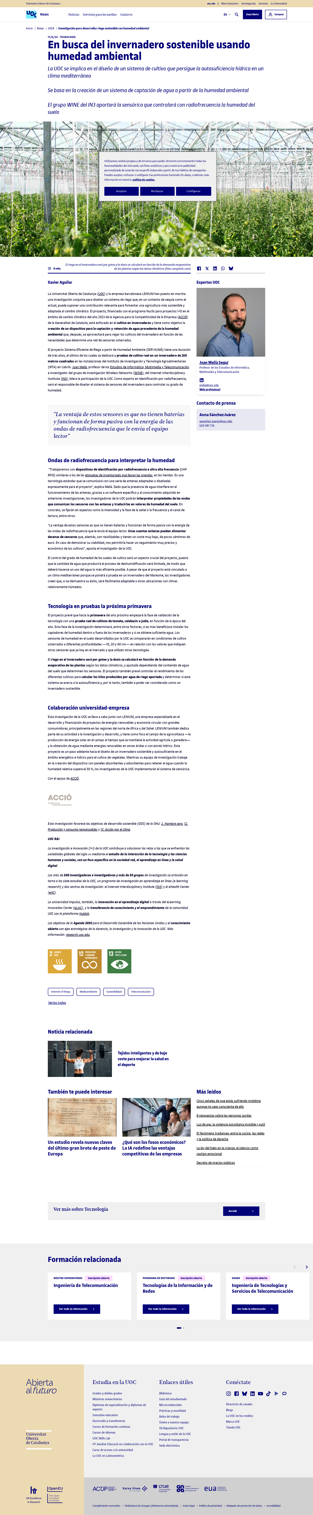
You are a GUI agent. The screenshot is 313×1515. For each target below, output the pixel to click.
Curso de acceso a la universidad (113, 1450)
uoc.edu (211, 3)
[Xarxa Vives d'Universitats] (134, 1488)
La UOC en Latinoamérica (108, 1456)
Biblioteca (165, 1393)
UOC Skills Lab (101, 1438)
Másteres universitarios (107, 1399)
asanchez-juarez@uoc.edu (215, 421)
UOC (101, 294)
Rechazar (157, 191)
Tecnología (68, 37)
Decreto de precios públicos (216, 1163)
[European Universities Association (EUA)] (216, 1488)
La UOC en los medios (239, 1416)
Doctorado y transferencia (109, 1421)
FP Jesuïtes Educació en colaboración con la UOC (123, 1444)
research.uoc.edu (78, 935)
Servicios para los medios (100, 14)
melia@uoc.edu (209, 385)
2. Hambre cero (172, 824)
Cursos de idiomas (104, 1432)
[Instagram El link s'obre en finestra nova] (228, 1393)
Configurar (194, 191)
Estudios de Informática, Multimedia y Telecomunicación (149, 367)
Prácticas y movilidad (172, 1411)
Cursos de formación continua (111, 1427)
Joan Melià (79, 367)
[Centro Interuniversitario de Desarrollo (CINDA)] (187, 1488)
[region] (158, 176)
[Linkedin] (201, 380)
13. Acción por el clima (115, 829)
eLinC (78, 908)
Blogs (229, 1410)
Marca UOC (233, 1422)
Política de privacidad (210, 1506)
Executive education (105, 1415)
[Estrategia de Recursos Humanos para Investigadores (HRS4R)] (33, 1495)
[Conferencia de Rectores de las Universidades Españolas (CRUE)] (161, 1488)
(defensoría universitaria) (152, 1506)
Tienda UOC (233, 1427)
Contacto (126, 14)
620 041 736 (206, 426)
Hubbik (84, 914)
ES (225, 15)
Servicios (263, 3)
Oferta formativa (230, 3)
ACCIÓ (183, 317)
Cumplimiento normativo (107, 1506)
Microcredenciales (170, 1405)
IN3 (64, 379)
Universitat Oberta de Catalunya (43, 3)
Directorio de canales (239, 1404)
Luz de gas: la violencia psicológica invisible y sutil (231, 1124)
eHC (52, 892)
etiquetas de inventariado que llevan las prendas (119, 475)
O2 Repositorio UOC (171, 1428)
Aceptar (121, 191)
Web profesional (209, 389)
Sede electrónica (169, 1446)
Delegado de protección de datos (244, 1506)
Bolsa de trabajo (169, 1416)
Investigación (248, 3)
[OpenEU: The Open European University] (55, 1494)
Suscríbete (252, 14)
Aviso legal (189, 1506)
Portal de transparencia (174, 1440)
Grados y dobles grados (107, 1393)
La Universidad (279, 3)
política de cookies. (144, 180)
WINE (138, 373)
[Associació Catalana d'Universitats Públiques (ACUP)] (104, 1488)
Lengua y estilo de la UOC (175, 1434)
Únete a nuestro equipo (174, 1422)
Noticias (73, 14)
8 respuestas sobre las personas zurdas (224, 1115)
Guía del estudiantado (173, 1399)
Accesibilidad (274, 1506)
